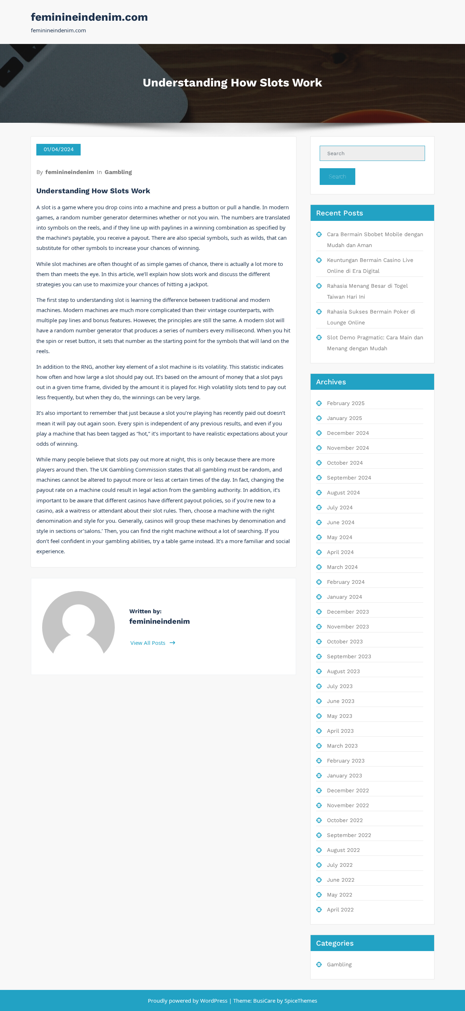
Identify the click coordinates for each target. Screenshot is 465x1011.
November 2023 (348, 626)
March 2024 (342, 567)
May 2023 (339, 716)
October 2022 (345, 820)
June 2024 (341, 522)
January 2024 (344, 597)
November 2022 (348, 805)
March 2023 (342, 746)
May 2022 (339, 894)
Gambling (118, 172)
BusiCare (265, 1000)
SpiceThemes (300, 1000)
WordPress (213, 1000)
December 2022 (348, 790)
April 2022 (340, 909)
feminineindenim (69, 172)
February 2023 (346, 760)
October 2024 (345, 463)
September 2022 (349, 835)
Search (337, 176)
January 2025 (344, 418)
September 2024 (349, 477)
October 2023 (345, 641)
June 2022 (341, 880)
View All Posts (148, 642)
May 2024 (339, 537)
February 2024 (346, 582)
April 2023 (340, 731)
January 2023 (344, 775)
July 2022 (340, 865)
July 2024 (340, 507)
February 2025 (346, 403)
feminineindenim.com (89, 17)
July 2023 (340, 686)
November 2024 (348, 448)
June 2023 (341, 701)
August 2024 (343, 492)
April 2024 (340, 552)
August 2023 (343, 671)
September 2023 (349, 656)
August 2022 (343, 850)
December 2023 (348, 611)
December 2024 (348, 433)
